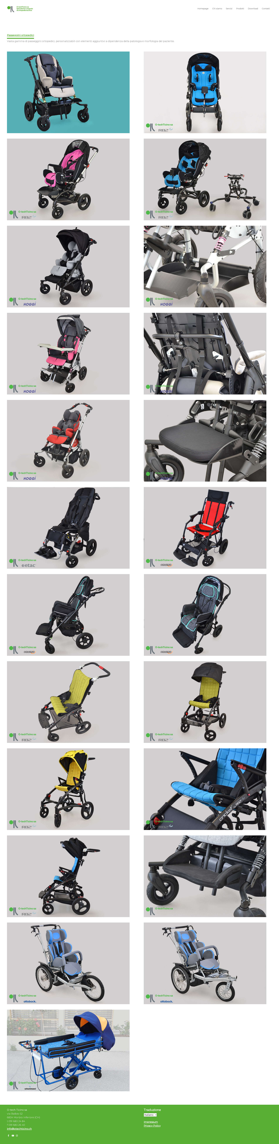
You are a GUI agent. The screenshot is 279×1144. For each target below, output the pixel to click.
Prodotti (240, 8)
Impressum (151, 1121)
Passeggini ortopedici (20, 35)
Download (253, 8)
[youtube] (12, 1135)
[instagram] (17, 1135)
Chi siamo (217, 8)
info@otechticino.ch (19, 1128)
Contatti (266, 8)
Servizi (229, 8)
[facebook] (8, 1135)
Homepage (202, 8)
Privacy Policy (152, 1125)
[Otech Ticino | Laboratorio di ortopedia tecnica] (20, 11)
